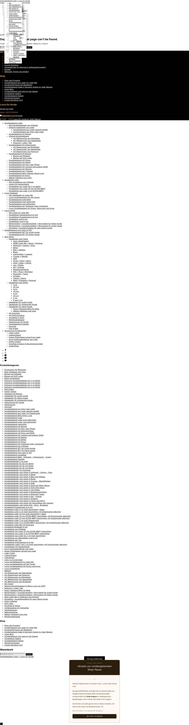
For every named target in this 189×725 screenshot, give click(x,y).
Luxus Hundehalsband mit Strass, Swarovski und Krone (31, 208)
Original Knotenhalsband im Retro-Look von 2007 (24, 586)
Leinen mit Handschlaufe (19, 184)
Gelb (15, 259)
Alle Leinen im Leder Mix (19, 213)
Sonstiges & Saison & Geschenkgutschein (26, 344)
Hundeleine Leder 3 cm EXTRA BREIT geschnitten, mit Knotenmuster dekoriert (36, 523)
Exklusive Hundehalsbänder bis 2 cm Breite (22, 381)
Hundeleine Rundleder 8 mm (16, 527)
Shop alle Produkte (12, 80)
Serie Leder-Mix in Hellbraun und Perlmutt (21, 597)
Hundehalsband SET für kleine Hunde (24, 234)
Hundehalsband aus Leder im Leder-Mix (20, 83)
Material (7, 571)
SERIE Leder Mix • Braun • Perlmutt (28, 243)
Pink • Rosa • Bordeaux (17, 47)
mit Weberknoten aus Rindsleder (26, 138)
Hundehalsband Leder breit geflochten (20, 420)
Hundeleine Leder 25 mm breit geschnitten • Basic (25, 514)
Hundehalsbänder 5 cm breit (16, 461)
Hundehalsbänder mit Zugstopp (17, 470)
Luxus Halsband (11, 193)
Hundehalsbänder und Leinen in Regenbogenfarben (25, 492)
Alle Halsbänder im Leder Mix (21, 195)
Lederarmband (14, 15)
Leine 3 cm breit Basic (13, 560)
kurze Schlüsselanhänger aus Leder (15, 22)
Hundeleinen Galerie (12, 94)
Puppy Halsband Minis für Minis (26, 309)
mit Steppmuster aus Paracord (25, 151)
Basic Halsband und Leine (15, 372)
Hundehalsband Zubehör (19, 324)
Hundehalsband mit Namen (20, 134)
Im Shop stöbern (94, 716)
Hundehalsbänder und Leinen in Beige (19, 475)
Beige (15, 248)
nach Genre (9, 237)
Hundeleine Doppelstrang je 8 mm (18, 507)
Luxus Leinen (9, 210)
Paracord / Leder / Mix (22, 143)
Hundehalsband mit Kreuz (14, 58)
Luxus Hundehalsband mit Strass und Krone (22, 566)
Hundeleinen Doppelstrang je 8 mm (23, 215)
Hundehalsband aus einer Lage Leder (28, 132)
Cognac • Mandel (20, 256)
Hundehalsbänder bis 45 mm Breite (18, 468)
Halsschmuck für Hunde (18, 322)
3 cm (15, 289)
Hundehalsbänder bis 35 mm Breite (18, 466)
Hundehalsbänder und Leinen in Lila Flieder (22, 490)
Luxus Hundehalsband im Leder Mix (19, 562)
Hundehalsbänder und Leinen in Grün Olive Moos (24, 488)
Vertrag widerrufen (94, 659)
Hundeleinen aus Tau (12, 540)
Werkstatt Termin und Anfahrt (16, 72)
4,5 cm (16, 296)
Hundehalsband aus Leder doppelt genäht (30, 130)
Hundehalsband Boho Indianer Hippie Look (26, 173)
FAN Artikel (13, 328)
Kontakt (7, 69)
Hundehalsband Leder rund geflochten (20, 422)
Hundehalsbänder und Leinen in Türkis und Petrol (24, 501)
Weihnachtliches (11, 612)
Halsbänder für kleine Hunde (20, 307)
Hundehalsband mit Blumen (20, 154)
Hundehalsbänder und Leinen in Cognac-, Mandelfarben (27, 481)
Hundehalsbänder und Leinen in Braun (20, 479)
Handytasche (9, 405)
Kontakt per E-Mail (6, 109)
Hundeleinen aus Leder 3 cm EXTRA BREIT (26, 191)
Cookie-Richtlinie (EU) (13, 100)
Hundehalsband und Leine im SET (18, 230)
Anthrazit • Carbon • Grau (24, 245)
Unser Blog (8, 89)
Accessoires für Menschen (15, 331)
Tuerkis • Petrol (18, 53)
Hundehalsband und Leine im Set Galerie (21, 91)
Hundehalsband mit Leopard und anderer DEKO (28, 167)
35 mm (16, 291)
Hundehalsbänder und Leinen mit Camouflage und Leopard (28, 503)
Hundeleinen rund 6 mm (18, 221)
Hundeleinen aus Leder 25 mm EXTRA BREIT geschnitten (27, 531)
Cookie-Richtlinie (11, 65)
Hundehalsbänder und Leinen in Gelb (19, 483)
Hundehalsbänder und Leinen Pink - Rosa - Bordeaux (26, 505)
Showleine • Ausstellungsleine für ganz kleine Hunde (30, 228)
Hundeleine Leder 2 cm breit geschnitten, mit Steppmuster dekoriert (32, 512)
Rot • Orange (17, 43)
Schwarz (16, 52)
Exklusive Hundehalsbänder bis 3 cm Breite (22, 383)
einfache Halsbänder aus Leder (21, 127)
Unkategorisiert (10, 610)
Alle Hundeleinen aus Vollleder (21, 182)
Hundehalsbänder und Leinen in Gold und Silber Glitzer (27, 485)
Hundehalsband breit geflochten (22, 202)
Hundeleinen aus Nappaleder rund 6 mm (21, 538)
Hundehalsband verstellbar (15, 455)
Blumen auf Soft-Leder (22, 158)
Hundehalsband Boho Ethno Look (18, 416)
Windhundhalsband (16, 320)
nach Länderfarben (21, 241)
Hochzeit (12, 326)
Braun (15, 252)
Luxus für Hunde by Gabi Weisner (27, 119)
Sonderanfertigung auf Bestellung (18, 85)
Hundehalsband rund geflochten (22, 204)
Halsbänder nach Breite (18, 283)
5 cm (15, 298)
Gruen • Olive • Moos (22, 261)
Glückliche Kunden (11, 98)
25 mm (16, 287)
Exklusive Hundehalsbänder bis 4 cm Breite (22, 385)
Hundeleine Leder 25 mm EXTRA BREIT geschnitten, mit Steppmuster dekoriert (37, 518)
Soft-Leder (9, 603)
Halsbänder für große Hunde (20, 302)
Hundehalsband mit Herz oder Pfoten (24, 165)
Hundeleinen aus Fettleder (15, 529)
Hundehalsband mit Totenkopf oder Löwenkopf (28, 206)
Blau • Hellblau (19, 250)
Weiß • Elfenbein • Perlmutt (24, 280)
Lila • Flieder (17, 41)
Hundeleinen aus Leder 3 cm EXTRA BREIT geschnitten (27, 533)
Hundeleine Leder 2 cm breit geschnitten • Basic (24, 509)
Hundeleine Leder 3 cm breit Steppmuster (21, 520)
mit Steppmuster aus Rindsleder (26, 147)
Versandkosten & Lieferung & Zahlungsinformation (25, 67)
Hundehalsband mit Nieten (20, 162)
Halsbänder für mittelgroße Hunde (23, 304)
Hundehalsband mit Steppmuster (22, 145)
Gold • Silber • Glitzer (22, 263)
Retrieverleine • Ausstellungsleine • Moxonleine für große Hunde (35, 226)
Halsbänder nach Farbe (18, 239)
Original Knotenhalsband (19, 136)
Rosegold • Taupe (19, 50)
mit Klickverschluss (16, 315)
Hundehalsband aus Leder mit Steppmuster (22, 413)
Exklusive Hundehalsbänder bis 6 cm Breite (22, 387)
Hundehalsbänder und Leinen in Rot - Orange (23, 496)
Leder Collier (13, 14)
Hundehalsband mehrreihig (20, 200)
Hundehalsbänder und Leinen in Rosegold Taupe (24, 494)
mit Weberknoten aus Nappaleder (27, 141)
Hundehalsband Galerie (14, 96)
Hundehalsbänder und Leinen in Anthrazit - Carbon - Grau (28, 472)
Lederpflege (13, 33)
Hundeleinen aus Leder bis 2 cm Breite (25, 186)
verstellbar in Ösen (16, 318)
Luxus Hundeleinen (12, 568)
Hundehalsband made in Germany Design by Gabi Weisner (28, 87)
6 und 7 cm (14, 43)
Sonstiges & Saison (12, 606)
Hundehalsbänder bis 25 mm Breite (18, 464)
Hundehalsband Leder (13, 123)
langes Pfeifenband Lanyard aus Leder (15, 18)
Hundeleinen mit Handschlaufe (17, 547)
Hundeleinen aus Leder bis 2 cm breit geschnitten (24, 536)
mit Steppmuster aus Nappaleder (26, 149)
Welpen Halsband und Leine (15, 61)
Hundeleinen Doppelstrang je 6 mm (23, 217)
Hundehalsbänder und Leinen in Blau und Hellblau (24, 477)
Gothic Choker (14, 26)
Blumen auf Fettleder (21, 156)
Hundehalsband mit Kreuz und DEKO (19, 433)
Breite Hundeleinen (12, 378)
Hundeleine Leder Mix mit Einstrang (19, 525)
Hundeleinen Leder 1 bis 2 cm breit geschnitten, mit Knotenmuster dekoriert (35, 544)
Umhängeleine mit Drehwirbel (16, 608)
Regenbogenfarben (19, 45)
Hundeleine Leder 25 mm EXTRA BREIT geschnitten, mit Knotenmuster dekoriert (37, 516)
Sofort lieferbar (10, 601)
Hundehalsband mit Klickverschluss (18, 431)
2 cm (15, 285)
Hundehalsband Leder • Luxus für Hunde (17, 657)
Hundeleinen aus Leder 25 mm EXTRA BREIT (27, 189)
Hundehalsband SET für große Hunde (24, 232)
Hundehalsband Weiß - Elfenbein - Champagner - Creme (27, 457)
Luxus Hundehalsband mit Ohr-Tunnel (24, 197)
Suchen (29, 654)
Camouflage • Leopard (22, 254)
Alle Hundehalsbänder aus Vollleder (23, 125)
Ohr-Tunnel (8, 584)
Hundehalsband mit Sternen (20, 169)
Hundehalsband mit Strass (19, 160)
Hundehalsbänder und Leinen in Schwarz (21, 499)
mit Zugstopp (14, 313)
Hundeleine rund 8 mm (18, 219)
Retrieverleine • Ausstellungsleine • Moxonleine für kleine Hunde (35, 224)
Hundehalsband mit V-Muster (21, 171)
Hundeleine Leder (11, 180)
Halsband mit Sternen (13, 394)
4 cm (15, 293)
